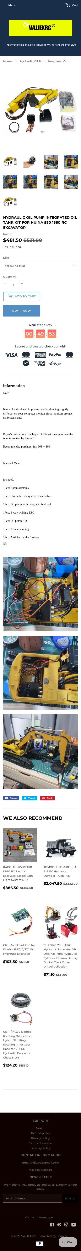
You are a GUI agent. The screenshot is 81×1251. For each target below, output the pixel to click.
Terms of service (40, 1143)
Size (6, 258)
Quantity (9, 277)
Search (40, 1128)
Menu (12, 5)
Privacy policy (40, 1138)
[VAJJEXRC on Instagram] (66, 1225)
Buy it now (21, 311)
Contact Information (39, 1217)
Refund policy (40, 1133)
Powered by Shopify (53, 1236)
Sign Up (70, 1198)
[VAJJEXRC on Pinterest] (59, 1225)
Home (7, 61)
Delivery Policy (41, 1148)
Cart (74, 5)
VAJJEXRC (28, 1236)
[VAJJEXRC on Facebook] (52, 1225)
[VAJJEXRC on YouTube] (73, 1225)
